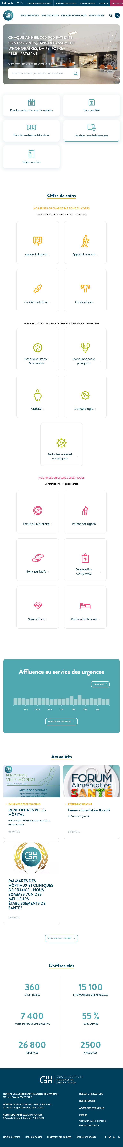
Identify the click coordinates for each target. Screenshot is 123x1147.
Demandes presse (89, 1125)
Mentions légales (11, 1137)
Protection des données (59, 1137)
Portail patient (87, 3)
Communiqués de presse (92, 1120)
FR (18, 3)
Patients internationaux (40, 3)
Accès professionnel (66, 3)
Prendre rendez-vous (73, 15)
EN (21, 3)
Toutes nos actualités (59, 938)
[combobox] (44, 73)
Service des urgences (59, 721)
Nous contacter (33, 1137)
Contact (103, 3)
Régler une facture (91, 1094)
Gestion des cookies (86, 1137)
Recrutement (87, 1101)
